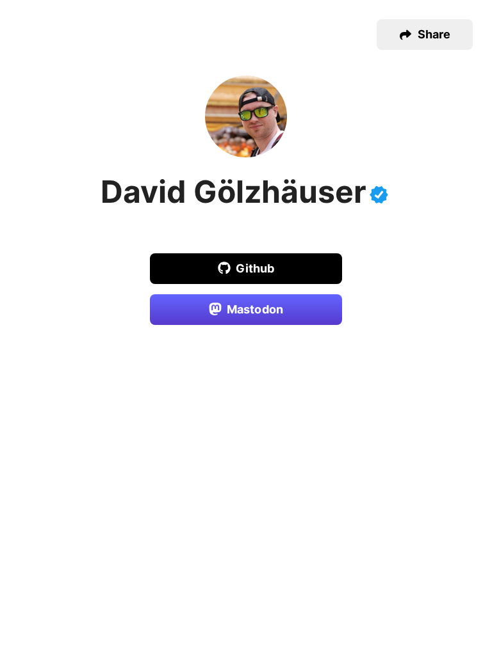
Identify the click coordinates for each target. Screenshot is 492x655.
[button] (425, 34)
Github (255, 268)
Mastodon (255, 309)
